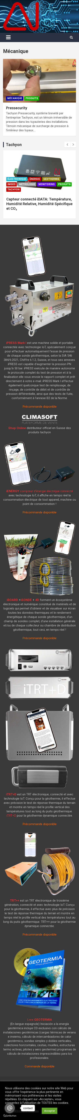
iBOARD (12, 600)
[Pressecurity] (39, 81)
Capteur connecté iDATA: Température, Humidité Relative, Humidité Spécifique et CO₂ (39, 204)
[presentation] (67, 144)
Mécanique (14, 98)
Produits (32, 98)
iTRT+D (11, 794)
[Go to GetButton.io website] (9, 1116)
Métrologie (27, 184)
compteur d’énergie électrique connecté (39, 491)
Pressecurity (16, 108)
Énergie (35, 179)
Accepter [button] (49, 1110)
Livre (39, 1019)
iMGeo (11, 184)
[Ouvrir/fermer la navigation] (8, 37)
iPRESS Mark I (16, 343)
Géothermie (51, 179)
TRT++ (14, 900)
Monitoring (46, 184)
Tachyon (13, 189)
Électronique (16, 179)
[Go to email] (10, 1108)
